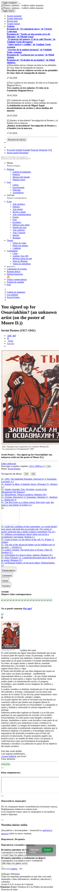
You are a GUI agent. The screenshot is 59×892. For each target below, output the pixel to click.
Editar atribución (8, 463)
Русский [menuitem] (11, 150)
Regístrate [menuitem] (23, 152)
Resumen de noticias (16, 140)
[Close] (29, 158)
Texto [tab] (10, 341)
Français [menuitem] (35, 150)
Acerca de (19, 884)
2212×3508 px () (40, 466)
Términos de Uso (25, 887)
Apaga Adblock (9, 756)
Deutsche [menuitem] (43, 150)
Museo (13, 164)
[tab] (11, 335)
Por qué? (27, 608)
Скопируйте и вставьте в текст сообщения (21, 860)
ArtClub (17, 196)
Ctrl (26, 474)
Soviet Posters (14, 469)
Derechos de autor (9, 889)
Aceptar (47, 850)
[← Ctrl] (29, 505)
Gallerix (13, 869)
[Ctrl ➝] (29, 531)
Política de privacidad (43, 887)
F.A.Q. (11, 884)
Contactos (28, 884)
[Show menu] (19, 3)
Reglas (14, 887)
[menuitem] (50, 150)
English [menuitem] (19, 150)
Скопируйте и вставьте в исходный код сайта (23, 852)
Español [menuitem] (26, 150)
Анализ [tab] (10, 343)
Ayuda (4, 884)
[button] (14, 16)
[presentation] (32, 346)
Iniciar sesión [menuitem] (13, 152)
